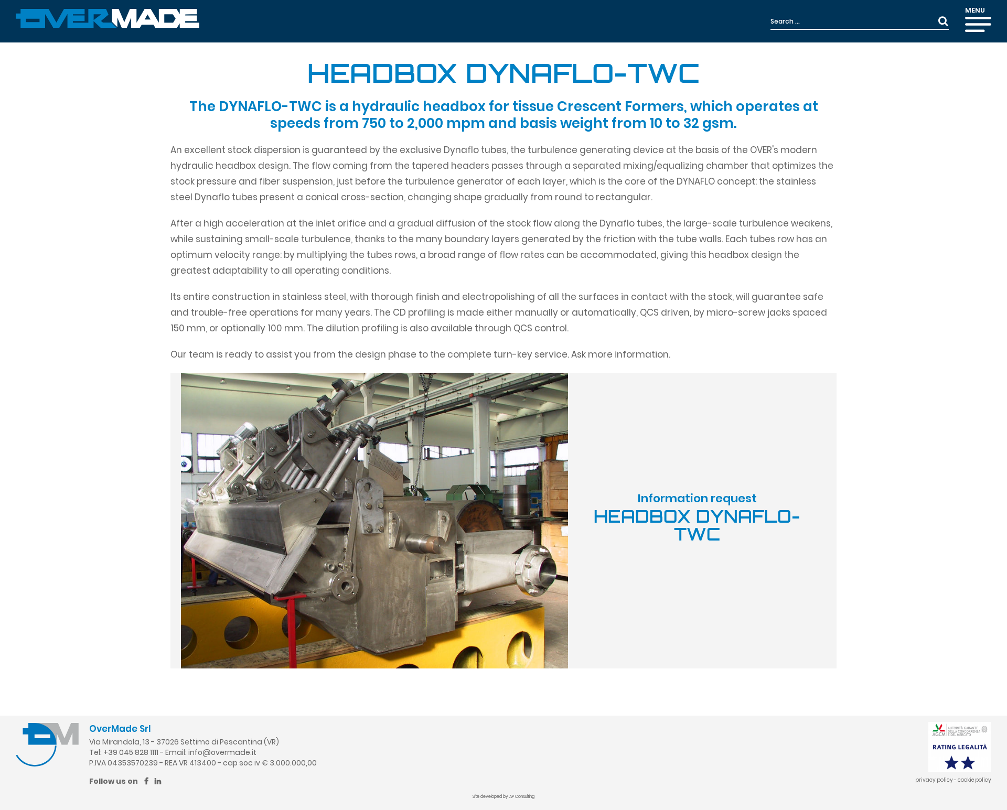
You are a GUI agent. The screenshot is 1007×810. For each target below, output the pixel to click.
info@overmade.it (222, 752)
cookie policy (974, 780)
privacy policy (934, 780)
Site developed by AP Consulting (503, 797)
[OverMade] (107, 18)
